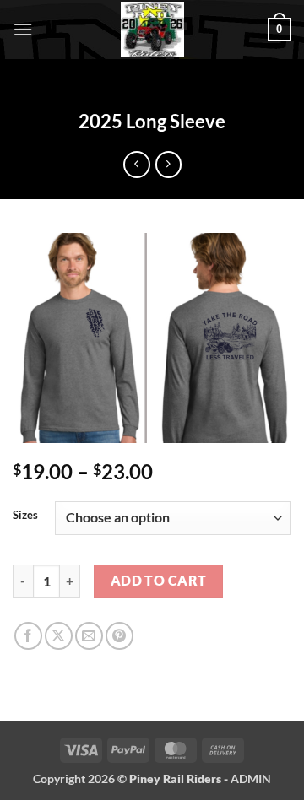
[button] (23, 29)
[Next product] (136, 164)
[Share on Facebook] (28, 636)
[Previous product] (168, 164)
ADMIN (251, 778)
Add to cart (159, 580)
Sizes (25, 516)
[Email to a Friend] (89, 636)
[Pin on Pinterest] (119, 636)
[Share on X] (59, 636)
